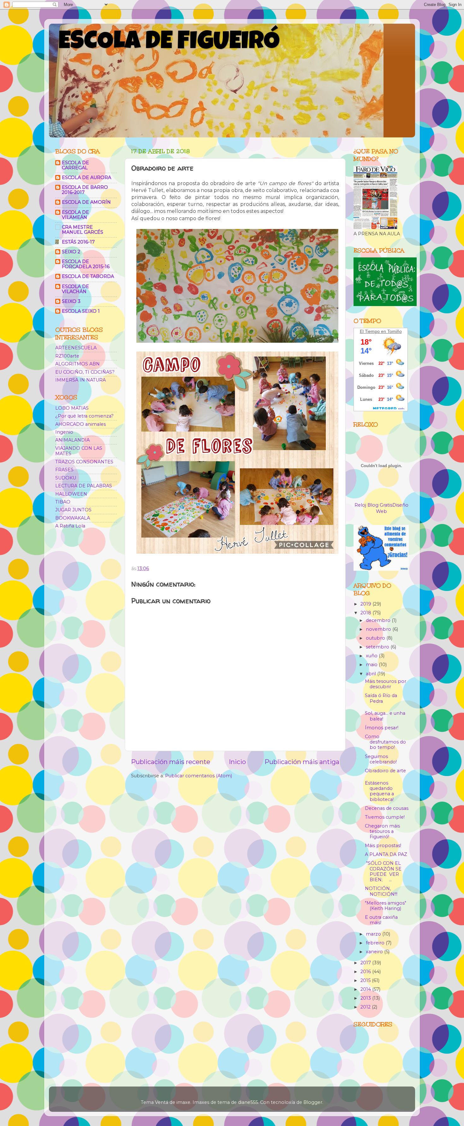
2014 (366, 989)
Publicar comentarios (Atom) (198, 776)
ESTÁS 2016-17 (78, 242)
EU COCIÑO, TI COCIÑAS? (85, 372)
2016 (366, 971)
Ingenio (64, 432)
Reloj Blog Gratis (373, 505)
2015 (366, 980)
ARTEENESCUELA (76, 348)
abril (371, 674)
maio (372, 664)
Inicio (237, 762)
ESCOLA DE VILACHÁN (75, 289)
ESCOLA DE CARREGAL (75, 165)
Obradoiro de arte (385, 771)
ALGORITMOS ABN (77, 364)
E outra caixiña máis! (381, 919)
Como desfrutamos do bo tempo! (385, 742)
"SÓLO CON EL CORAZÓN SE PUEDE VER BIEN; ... (383, 871)
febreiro (376, 943)
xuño (372, 656)
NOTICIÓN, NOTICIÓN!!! (381, 891)
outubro (376, 638)
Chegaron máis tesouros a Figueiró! (382, 831)
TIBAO (62, 502)
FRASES (64, 470)
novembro (379, 629)
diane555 (248, 1102)
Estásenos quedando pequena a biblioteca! (379, 791)
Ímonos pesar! (381, 728)
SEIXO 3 (71, 301)
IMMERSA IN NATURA (80, 380)
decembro (379, 620)
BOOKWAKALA (72, 518)
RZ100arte (67, 356)
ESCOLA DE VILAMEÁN (75, 214)
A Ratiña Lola (70, 526)
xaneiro (375, 951)
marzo (374, 934)
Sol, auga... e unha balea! (385, 715)
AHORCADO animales (80, 424)
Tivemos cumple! (385, 817)
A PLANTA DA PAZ (386, 854)
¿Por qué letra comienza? (84, 416)
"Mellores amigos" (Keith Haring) (385, 905)
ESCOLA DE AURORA (86, 177)
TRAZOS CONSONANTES (84, 462)
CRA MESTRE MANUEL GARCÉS (82, 229)
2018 (366, 613)
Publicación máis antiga (302, 762)
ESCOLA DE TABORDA (88, 276)
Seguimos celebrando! (381, 759)
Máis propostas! (383, 845)
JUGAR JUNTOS (73, 510)
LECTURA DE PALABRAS (83, 486)
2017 (366, 963)
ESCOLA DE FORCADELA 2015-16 (86, 264)
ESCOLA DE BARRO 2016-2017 (85, 189)
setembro (378, 647)
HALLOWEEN (71, 494)
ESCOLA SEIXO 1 (81, 311)
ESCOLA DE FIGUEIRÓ (169, 43)
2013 (366, 998)
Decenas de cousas (386, 808)
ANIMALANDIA (72, 440)
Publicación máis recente (170, 762)
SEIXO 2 (71, 252)
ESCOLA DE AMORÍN (86, 202)
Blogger (312, 1102)
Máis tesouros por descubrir (385, 683)
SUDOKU (65, 478)
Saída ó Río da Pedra (381, 698)
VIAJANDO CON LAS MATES (78, 450)
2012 (366, 1007)
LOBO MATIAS (72, 408)
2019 (366, 604)
